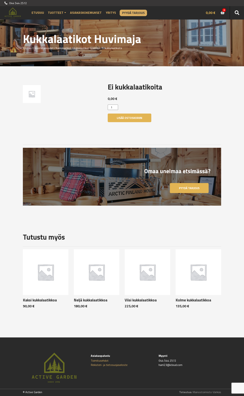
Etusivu (38, 12)
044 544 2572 (18, 3)
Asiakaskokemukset (86, 12)
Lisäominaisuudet (43, 48)
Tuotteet (55, 12)
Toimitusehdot (100, 360)
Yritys (111, 12)
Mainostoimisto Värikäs (207, 392)
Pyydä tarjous (133, 12)
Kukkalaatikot (63, 48)
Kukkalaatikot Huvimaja (86, 48)
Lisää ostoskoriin (129, 118)
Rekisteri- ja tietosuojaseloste (109, 365)
